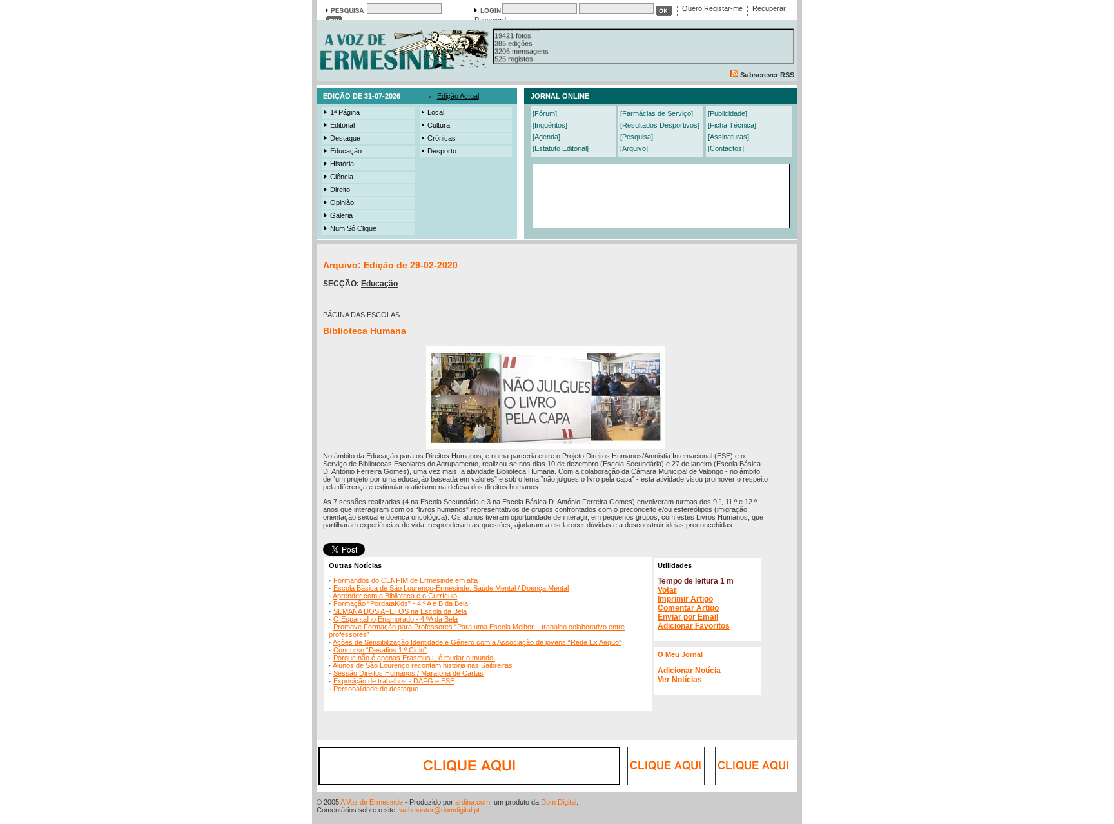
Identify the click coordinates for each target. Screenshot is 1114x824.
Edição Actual (458, 96)
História (342, 164)
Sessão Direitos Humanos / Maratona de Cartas (408, 673)
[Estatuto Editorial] (561, 148)
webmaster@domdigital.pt (439, 810)
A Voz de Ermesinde (371, 802)
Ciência (341, 177)
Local (435, 112)
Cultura (438, 125)
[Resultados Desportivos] (659, 125)
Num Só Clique (353, 228)
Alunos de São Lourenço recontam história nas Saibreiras (423, 665)
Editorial (342, 125)
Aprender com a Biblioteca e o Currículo (395, 596)
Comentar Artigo (688, 608)
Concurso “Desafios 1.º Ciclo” (380, 650)
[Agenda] (546, 137)
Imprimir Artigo (685, 598)
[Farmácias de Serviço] (656, 113)
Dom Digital (558, 802)
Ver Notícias (680, 679)
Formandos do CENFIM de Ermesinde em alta (405, 580)
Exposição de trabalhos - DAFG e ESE (393, 681)
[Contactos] (726, 148)
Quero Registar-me (712, 8)
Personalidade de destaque (375, 688)
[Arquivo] (634, 148)
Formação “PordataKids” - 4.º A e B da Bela (400, 603)
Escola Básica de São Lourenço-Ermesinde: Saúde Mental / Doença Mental (451, 588)
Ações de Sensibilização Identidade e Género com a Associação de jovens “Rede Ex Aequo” (477, 642)
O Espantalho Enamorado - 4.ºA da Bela (395, 619)
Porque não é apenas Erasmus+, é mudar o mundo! (414, 658)
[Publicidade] (727, 113)
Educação (346, 151)
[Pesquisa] (636, 137)
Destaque (345, 138)
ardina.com (472, 802)
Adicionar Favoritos (694, 626)
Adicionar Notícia (689, 670)
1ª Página (345, 112)
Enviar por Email (688, 617)
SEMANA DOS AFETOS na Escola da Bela (400, 611)
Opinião (342, 202)
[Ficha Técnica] (732, 125)
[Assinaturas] (728, 137)
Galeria (341, 215)
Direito (340, 189)
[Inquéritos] (550, 125)
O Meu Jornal (680, 654)
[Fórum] (545, 113)
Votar (667, 589)
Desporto (441, 151)
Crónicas (441, 138)
